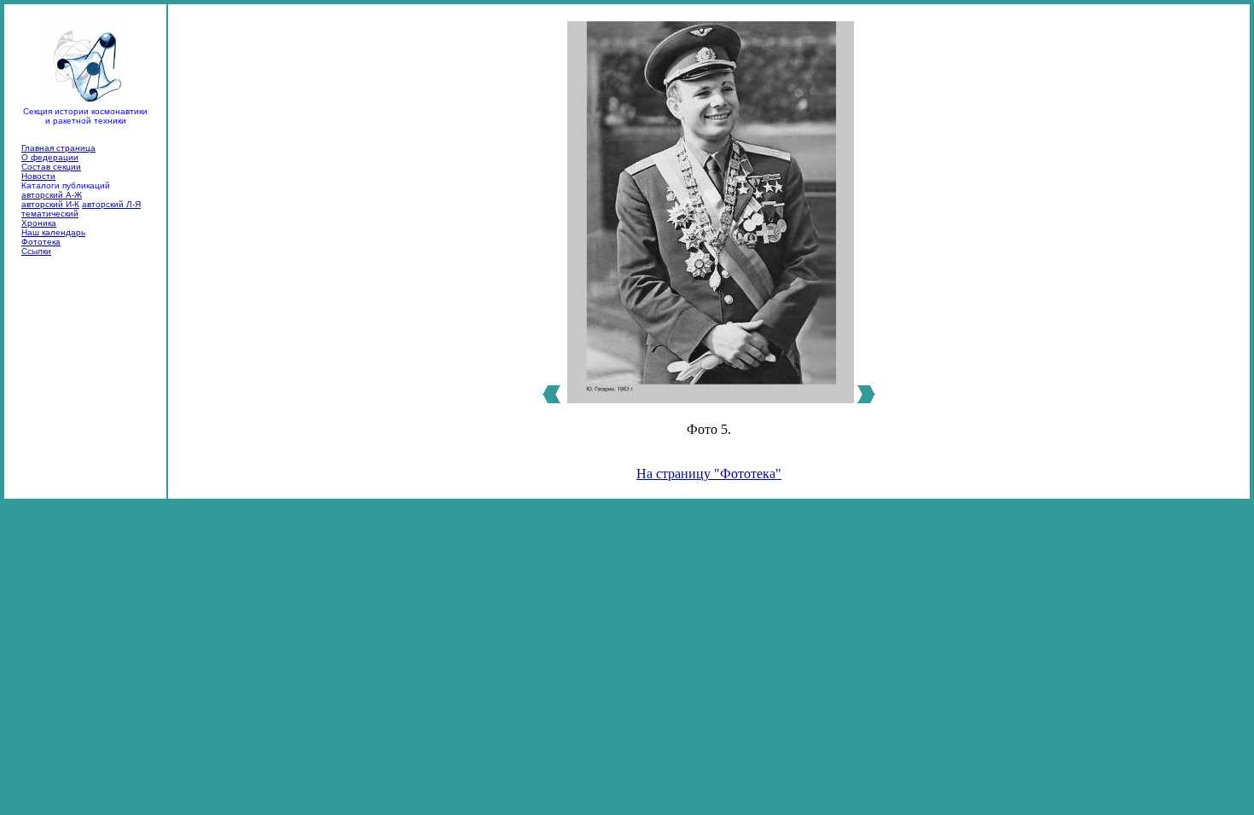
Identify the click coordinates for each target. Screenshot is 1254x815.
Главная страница (58, 148)
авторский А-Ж (51, 194)
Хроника (38, 223)
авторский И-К (50, 204)
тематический (49, 213)
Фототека (41, 241)
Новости (38, 176)
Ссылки (36, 251)
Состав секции (51, 166)
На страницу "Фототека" (708, 473)
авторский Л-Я (111, 204)
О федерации (49, 157)
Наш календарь (53, 232)
